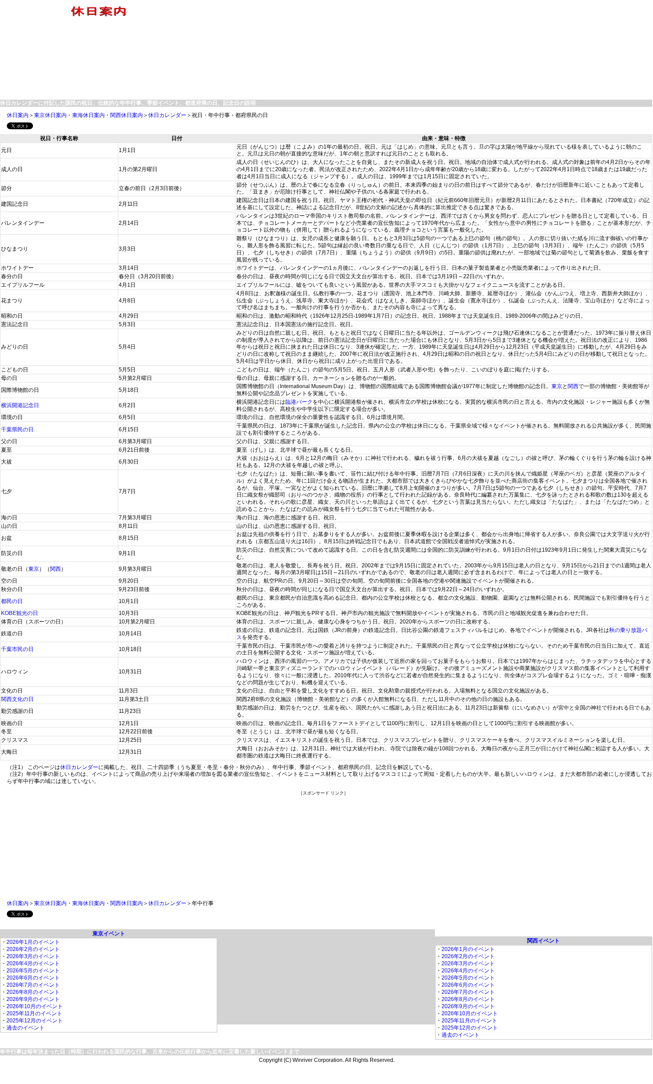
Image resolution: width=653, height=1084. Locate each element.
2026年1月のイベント (33, 942)
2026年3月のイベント (33, 956)
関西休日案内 (126, 115)
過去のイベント (25, 1028)
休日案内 (18, 115)
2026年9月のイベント (33, 999)
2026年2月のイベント (33, 949)
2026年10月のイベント (34, 1006)
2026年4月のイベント (33, 963)
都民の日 (12, 601)
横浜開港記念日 (20, 405)
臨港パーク (299, 402)
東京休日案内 (50, 115)
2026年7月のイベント (33, 985)
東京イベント (109, 933)
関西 (573, 386)
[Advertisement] (424, 50)
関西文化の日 (17, 699)
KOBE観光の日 (19, 613)
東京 (556, 386)
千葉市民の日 (17, 649)
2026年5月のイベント (33, 970)
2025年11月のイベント (34, 1013)
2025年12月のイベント (34, 1020)
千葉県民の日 (17, 429)
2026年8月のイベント (33, 992)
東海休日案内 (88, 115)
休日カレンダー (167, 115)
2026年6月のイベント (33, 978)
